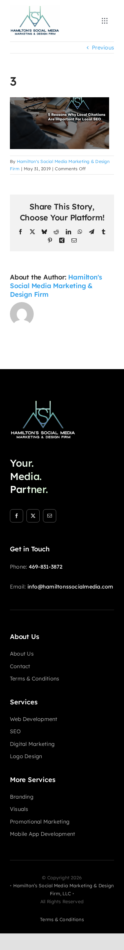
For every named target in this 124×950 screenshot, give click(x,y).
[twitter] (33, 515)
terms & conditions (62, 919)
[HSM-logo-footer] (43, 402)
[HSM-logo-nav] (35, 8)
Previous (103, 47)
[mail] (49, 515)
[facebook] (16, 515)
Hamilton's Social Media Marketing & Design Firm (56, 285)
